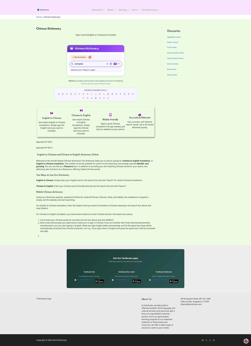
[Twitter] (214, 340)
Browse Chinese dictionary (102, 83)
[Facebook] (206, 340)
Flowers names (172, 42)
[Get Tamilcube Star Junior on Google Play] (136, 281)
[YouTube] (203, 340)
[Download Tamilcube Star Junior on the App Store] (121, 281)
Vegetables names (174, 37)
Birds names (171, 69)
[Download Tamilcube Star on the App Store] (84, 281)
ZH (119, 64)
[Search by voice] (111, 64)
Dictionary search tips (87, 83)
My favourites (79, 57)
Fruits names (172, 47)
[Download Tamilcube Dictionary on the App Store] (158, 281)
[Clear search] (107, 63)
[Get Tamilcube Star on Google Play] (99, 281)
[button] (103, 10)
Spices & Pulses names (175, 53)
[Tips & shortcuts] (90, 57)
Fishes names (172, 75)
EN (115, 64)
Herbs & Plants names (175, 58)
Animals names (172, 64)
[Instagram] (210, 340)
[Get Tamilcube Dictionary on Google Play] (174, 281)
